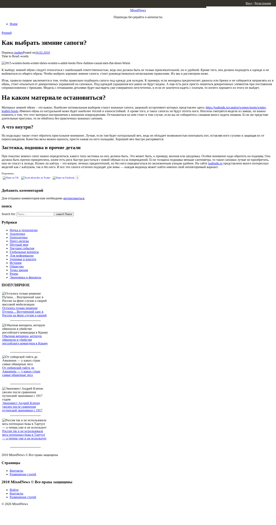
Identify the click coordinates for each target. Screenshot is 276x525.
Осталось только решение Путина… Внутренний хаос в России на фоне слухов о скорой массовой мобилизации (24, 313)
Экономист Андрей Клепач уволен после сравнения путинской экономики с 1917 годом (22, 408)
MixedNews (138, 10)
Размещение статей (23, 474)
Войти (14, 490)
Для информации (22, 255)
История (15, 263)
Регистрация (263, 3)
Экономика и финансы (25, 277)
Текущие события (22, 248)
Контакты (16, 470)
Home (14, 24)
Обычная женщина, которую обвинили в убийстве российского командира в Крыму (25, 339)
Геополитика (18, 237)
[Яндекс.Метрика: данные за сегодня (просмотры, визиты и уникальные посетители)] (33, 511)
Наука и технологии (24, 230)
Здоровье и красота (23, 259)
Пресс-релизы (19, 241)
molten (18, 52)
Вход (249, 3)
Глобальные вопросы (24, 252)
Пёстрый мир (19, 244)
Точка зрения (19, 270)
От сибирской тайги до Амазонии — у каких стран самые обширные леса (21, 371)
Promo (6, 33)
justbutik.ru (215, 163)
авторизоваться (73, 198)
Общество (17, 266)
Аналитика (17, 233)
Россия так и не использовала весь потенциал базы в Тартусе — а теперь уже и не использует (24, 434)
